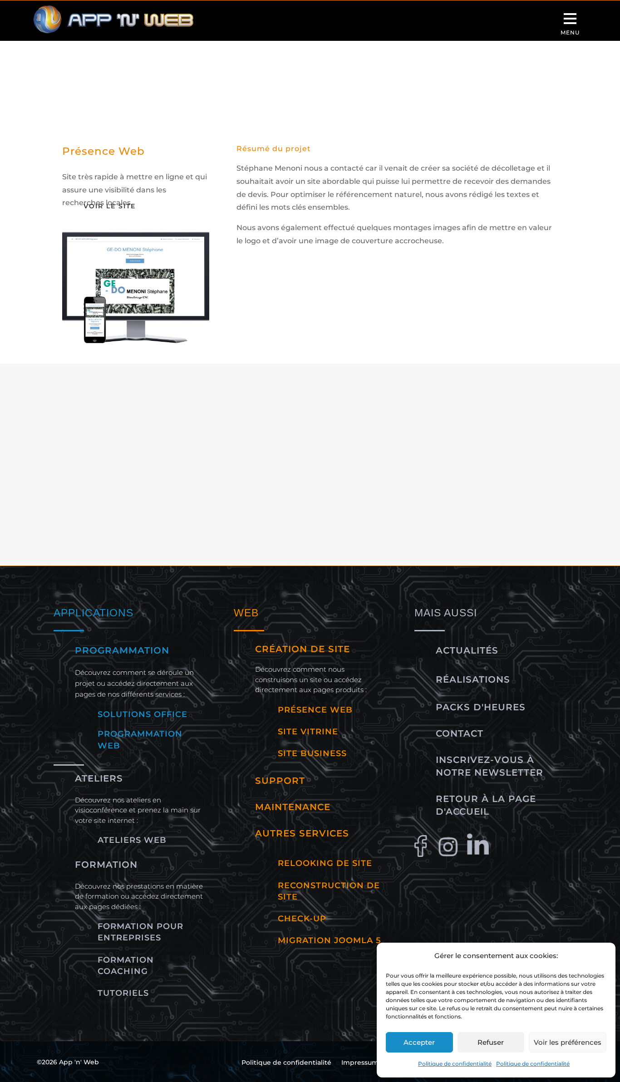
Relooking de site (325, 863)
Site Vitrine (431, 484)
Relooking (315, 484)
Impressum (360, 1063)
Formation (106, 864)
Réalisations (473, 679)
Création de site (302, 649)
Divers (114, 484)
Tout (79, 484)
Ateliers (99, 778)
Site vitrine (308, 732)
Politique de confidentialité (455, 1063)
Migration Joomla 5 (329, 940)
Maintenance (292, 807)
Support (280, 780)
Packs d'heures (481, 707)
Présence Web (168, 484)
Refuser (490, 1042)
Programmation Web (245, 484)
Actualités (467, 650)
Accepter (419, 1042)
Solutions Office (142, 714)
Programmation (122, 650)
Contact (459, 733)
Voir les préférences (567, 1042)
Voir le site (110, 206)
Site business (312, 753)
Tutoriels (123, 993)
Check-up (302, 919)
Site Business (372, 484)
